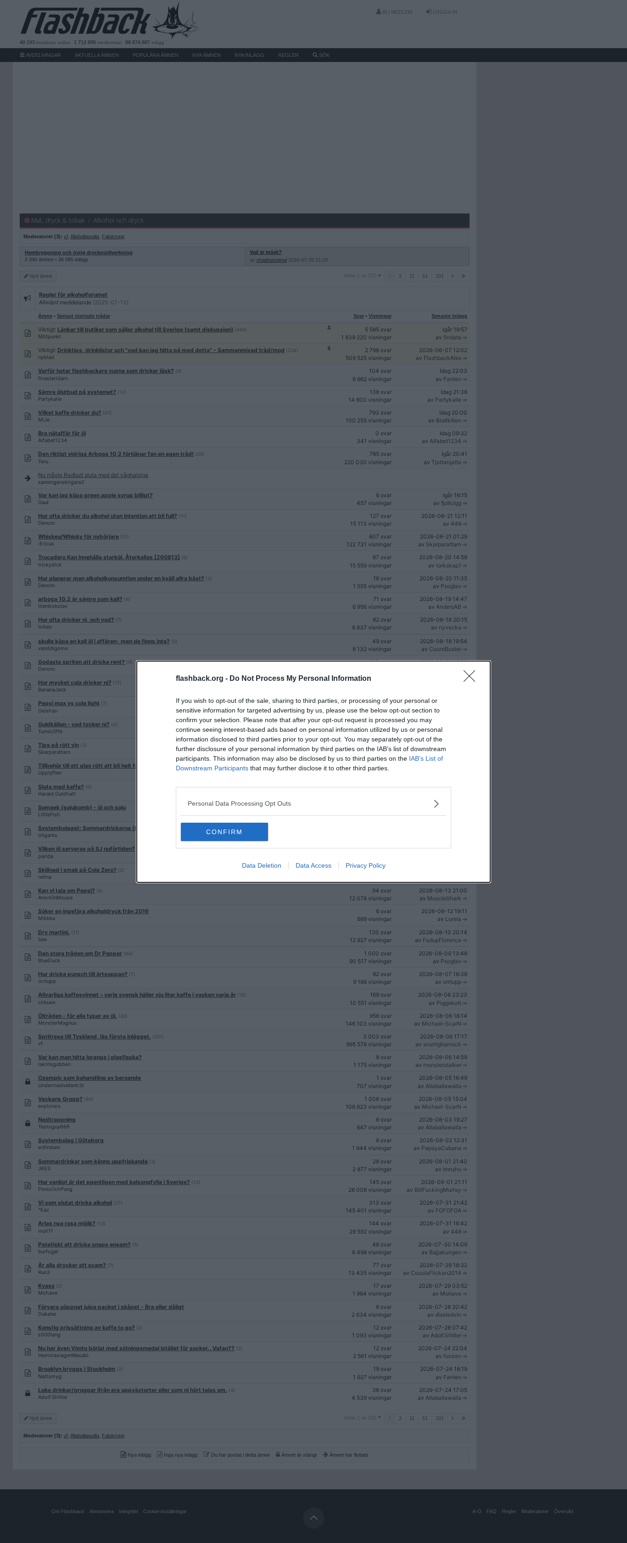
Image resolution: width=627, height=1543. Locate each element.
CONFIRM (224, 832)
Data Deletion (261, 865)
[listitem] (313, 803)
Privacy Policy (366, 865)
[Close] (472, 679)
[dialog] (313, 771)
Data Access (313, 865)
